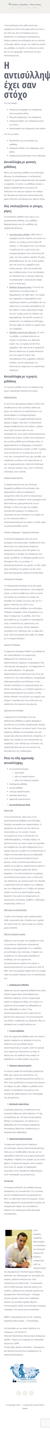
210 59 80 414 (20, 1332)
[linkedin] (31, 1393)
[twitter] (25, 1393)
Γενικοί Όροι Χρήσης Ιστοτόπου (18, 1347)
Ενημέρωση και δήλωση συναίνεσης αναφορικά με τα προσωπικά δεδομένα (24, 1351)
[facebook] (18, 1393)
